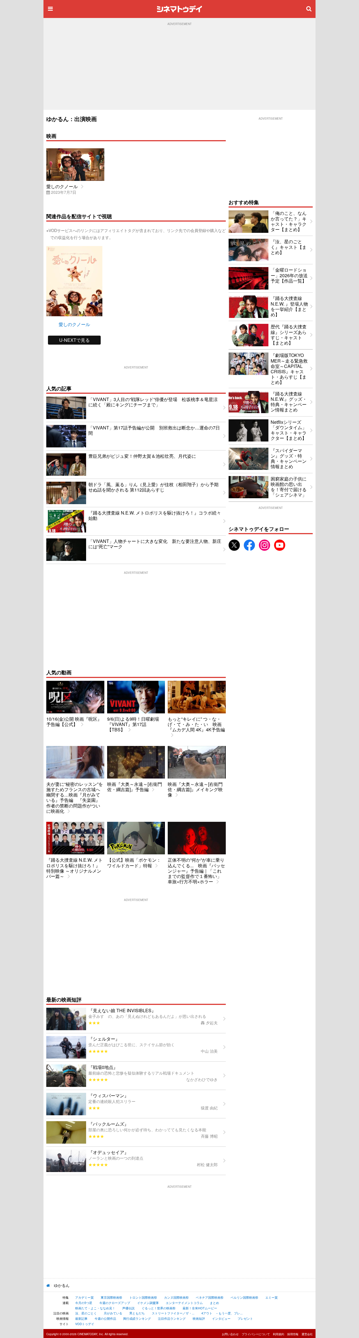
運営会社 (307, 1334)
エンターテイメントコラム (184, 1302)
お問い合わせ (230, 1334)
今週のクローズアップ (114, 1302)
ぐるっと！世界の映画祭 (159, 1308)
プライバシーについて (256, 1334)
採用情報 (292, 1334)
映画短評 (199, 1318)
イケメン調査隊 (148, 1302)
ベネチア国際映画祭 (210, 1297)
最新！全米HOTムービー (200, 1308)
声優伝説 (128, 1308)
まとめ (214, 1302)
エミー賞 (271, 1297)
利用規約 (278, 1334)
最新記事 (81, 1318)
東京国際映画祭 (111, 1297)
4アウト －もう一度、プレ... (222, 1313)
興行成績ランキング (137, 1318)
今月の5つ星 (83, 1302)
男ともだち (137, 1313)
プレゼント (245, 1318)
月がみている (113, 1313)
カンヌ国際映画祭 (176, 1297)
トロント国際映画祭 (143, 1297)
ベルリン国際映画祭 (244, 1297)
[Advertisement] (179, 67)
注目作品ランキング (172, 1318)
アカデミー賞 (84, 1297)
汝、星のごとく (86, 1313)
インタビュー (221, 1318)
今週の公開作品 (105, 1318)
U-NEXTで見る (74, 340)
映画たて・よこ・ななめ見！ (95, 1308)
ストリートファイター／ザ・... (173, 1313)
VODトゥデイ (84, 1323)
